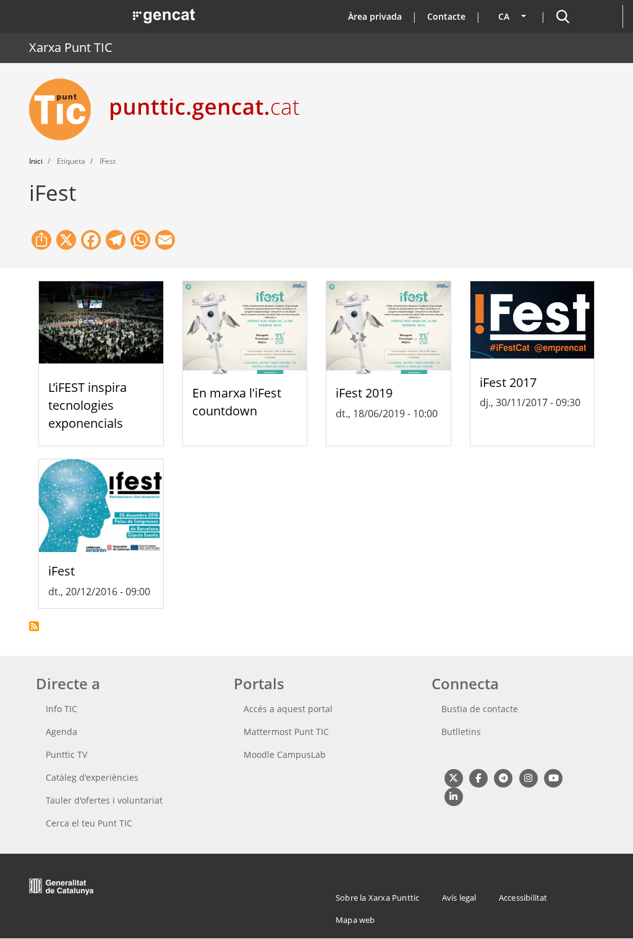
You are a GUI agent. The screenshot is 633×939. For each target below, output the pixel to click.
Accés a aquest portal (288, 709)
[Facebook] (478, 778)
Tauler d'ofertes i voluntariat (104, 800)
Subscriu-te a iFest (34, 626)
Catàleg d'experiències (92, 777)
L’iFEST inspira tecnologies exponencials (87, 405)
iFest (61, 571)
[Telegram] (503, 778)
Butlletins (461, 731)
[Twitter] (453, 778)
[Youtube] (553, 778)
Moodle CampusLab (285, 754)
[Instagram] (528, 778)
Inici (36, 161)
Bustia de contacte (479, 709)
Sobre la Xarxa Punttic (377, 897)
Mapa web (355, 919)
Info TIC (61, 709)
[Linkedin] (453, 796)
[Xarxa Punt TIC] (65, 109)
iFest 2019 (364, 393)
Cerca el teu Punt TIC (89, 823)
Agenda (61, 731)
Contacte (446, 16)
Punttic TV (66, 754)
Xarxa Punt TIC (71, 47)
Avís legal (459, 897)
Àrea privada (375, 16)
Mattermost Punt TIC (286, 731)
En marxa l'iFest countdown (236, 402)
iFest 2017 (508, 382)
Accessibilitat (523, 897)
